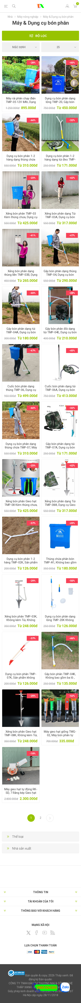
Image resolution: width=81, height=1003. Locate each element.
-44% (33, 120)
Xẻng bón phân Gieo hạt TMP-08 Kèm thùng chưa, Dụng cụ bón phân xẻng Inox (21, 507)
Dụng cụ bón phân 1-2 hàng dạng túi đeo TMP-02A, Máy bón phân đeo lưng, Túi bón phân (60, 161)
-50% (72, 580)
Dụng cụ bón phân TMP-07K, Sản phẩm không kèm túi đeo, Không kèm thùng (21, 679)
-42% (72, 177)
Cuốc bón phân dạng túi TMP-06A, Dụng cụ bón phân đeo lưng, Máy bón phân (60, 392)
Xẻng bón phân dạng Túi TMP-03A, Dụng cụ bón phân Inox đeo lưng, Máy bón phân (60, 219)
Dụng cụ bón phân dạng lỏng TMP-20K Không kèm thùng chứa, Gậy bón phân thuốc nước (60, 622)
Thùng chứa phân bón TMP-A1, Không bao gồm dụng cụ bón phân (60, 562)
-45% (72, 350)
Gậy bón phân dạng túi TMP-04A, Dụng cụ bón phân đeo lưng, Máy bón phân (21, 334)
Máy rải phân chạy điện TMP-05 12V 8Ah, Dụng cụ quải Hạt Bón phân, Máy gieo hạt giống (21, 104)
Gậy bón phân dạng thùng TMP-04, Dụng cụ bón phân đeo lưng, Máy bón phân (60, 276)
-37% (33, 523)
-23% (33, 177)
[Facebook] (36, 932)
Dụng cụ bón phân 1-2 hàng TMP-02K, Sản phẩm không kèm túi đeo (21, 562)
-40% (72, 62)
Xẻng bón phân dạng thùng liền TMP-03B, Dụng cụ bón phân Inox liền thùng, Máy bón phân (20, 276)
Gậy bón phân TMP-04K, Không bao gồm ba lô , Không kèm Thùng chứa (60, 677)
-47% (72, 235)
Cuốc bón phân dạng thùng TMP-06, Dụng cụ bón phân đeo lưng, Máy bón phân (21, 392)
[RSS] (53, 932)
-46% (72, 638)
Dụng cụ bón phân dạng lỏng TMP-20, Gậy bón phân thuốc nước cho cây (60, 102)
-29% (33, 580)
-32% (72, 120)
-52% (72, 695)
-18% (33, 753)
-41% (33, 235)
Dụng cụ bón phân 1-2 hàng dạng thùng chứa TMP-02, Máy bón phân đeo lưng (21, 161)
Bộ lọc (41, 35)
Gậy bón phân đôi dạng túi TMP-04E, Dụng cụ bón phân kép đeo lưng (60, 332)
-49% (72, 523)
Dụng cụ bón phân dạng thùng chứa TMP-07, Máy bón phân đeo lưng (21, 447)
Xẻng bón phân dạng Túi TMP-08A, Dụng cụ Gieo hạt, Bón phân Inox (60, 505)
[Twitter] (28, 933)
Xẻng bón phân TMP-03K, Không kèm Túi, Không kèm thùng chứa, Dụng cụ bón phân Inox (21, 622)
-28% (33, 62)
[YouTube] (44, 932)
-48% (72, 292)
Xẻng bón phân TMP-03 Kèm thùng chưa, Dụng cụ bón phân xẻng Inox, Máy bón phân (20, 219)
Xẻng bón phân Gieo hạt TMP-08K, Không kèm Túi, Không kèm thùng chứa (20, 735)
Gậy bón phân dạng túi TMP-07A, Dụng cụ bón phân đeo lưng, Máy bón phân (60, 449)
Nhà (10, 16)
